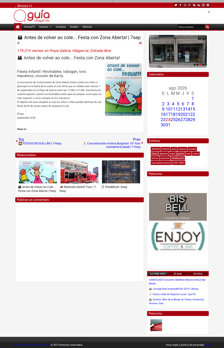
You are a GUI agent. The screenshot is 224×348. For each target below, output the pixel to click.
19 (177, 114)
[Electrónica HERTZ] (178, 51)
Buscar (207, 27)
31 (168, 125)
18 (173, 114)
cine (188, 153)
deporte (164, 153)
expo (172, 153)
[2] (197, 65)
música (182, 149)
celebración (177, 158)
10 (168, 109)
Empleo (74, 26)
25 (173, 119)
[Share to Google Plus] (54, 163)
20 (182, 114)
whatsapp (185, 5)
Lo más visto (158, 273)
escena (192, 149)
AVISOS (156, 149)
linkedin (199, 5)
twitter (176, 5)
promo (155, 158)
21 (187, 114)
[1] (195, 65)
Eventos (43, 26)
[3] (200, 65)
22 (192, 114)
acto (173, 149)
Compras (61, 26)
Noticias (87, 26)
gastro (180, 153)
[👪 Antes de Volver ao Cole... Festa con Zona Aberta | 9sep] (38, 171)
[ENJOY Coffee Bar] (178, 236)
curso (196, 153)
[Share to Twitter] (50, 163)
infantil (165, 149)
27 (182, 119)
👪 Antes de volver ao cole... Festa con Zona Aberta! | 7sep (79, 37)
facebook (180, 5)
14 (187, 109)
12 (177, 109)
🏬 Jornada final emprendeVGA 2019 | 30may (173, 288)
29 (192, 119)
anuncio (165, 158)
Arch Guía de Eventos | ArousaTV (32, 344)
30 (163, 125)
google (189, 5)
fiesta (155, 153)
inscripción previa (161, 162)
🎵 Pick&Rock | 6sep (114, 187)
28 (187, 119)
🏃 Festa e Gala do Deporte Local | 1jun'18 (172, 294)
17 (168, 114)
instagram (203, 5)
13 (182, 109)
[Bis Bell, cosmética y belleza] (178, 207)
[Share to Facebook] (47, 163)
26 (177, 119)
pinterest (208, 5)
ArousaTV (29, 26)
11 (173, 109)
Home (17, 27)
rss (194, 5)
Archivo (198, 273)
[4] (203, 65)
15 (192, 109)
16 (163, 114)
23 (163, 119)
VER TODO (178, 162)
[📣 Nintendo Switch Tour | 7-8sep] (80, 171)
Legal (207, 344)
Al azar (178, 273)
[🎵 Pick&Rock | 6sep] (121, 171)
